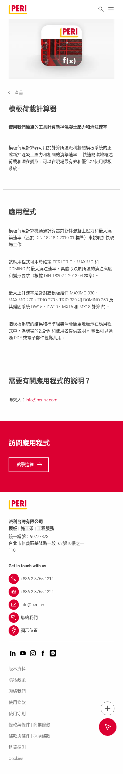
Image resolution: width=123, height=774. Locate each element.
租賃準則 (17, 747)
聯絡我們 (17, 691)
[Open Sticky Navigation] (107, 708)
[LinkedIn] (13, 653)
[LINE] (53, 653)
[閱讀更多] (108, 727)
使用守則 (17, 713)
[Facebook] (43, 653)
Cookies (16, 758)
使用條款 (17, 702)
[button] (20, 92)
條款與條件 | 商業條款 (29, 724)
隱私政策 (17, 680)
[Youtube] (23, 653)
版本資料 (17, 668)
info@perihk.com (41, 400)
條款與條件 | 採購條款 (29, 736)
